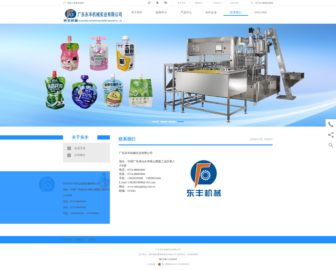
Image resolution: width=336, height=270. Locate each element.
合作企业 (234, 3)
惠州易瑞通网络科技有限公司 (162, 254)
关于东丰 (181, 3)
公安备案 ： (152, 264)
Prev (67, 75)
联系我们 (235, 12)
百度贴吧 (79, 239)
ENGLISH (260, 12)
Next (269, 75)
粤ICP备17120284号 (168, 259)
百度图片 (92, 239)
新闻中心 (199, 3)
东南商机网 (192, 254)
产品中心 (216, 3)
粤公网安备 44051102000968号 (175, 264)
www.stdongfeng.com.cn (141, 186)
